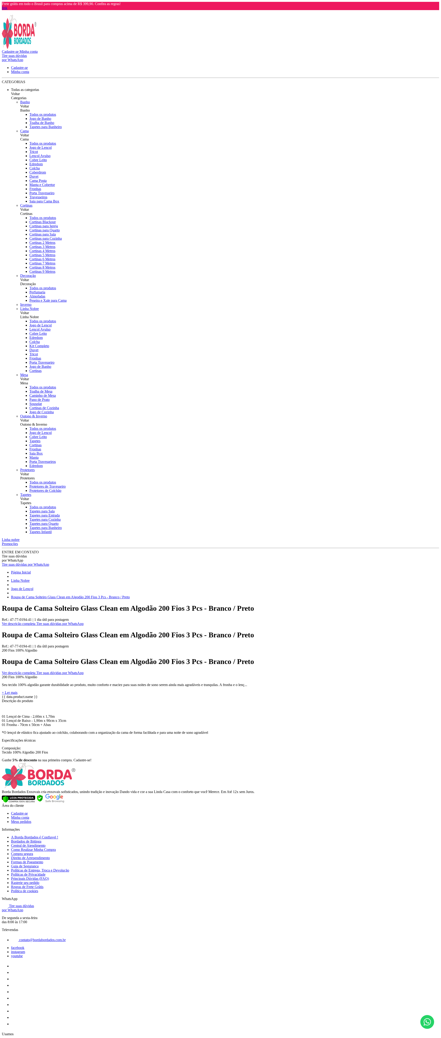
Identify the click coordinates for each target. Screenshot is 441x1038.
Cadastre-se (19, 813)
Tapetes (34, 441)
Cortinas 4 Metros (42, 251)
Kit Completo (39, 346)
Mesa (24, 375)
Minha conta (20, 817)
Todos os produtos (42, 114)
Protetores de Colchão (45, 490)
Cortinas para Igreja (43, 226)
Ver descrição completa (19, 624)
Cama (24, 131)
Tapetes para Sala (42, 511)
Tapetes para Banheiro (45, 127)
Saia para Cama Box (44, 201)
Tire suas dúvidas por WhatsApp (25, 564)
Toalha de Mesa (40, 391)
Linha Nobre (29, 309)
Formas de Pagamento (27, 862)
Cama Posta (38, 181)
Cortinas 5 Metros (42, 255)
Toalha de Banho (41, 123)
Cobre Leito (38, 160)
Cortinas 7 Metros (42, 263)
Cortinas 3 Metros (42, 247)
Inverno (25, 305)
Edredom (36, 164)
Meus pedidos (21, 822)
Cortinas (26, 205)
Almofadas (37, 296)
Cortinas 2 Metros (42, 243)
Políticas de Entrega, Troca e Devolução (40, 870)
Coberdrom (37, 172)
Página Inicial (21, 572)
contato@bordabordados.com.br (42, 940)
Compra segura (22, 854)
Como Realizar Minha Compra (33, 850)
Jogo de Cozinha (41, 412)
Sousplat (35, 404)
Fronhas (35, 189)
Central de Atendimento (28, 845)
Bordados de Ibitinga (26, 841)
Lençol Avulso (40, 156)
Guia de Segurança (25, 866)
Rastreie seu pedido (25, 883)
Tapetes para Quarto (44, 524)
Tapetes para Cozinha (45, 519)
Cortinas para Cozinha (45, 238)
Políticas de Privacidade (28, 874)
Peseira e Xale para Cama (48, 300)
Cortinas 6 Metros (42, 259)
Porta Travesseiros (42, 462)
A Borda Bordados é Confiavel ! (34, 837)
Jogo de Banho (40, 119)
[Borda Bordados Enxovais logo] (19, 47)
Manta (34, 457)
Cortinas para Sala (42, 234)
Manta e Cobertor (42, 185)
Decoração (28, 276)
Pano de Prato (39, 400)
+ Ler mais (9, 693)
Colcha (34, 168)
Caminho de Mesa (42, 395)
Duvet (33, 176)
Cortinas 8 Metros (42, 267)
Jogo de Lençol (40, 147)
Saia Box (36, 453)
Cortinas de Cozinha (44, 408)
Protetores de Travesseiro (47, 486)
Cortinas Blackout (42, 222)
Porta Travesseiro (41, 193)
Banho (25, 102)
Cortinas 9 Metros (42, 271)
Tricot (33, 152)
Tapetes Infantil (40, 532)
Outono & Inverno (33, 416)
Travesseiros (38, 197)
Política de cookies (24, 891)
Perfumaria (37, 292)
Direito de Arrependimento (30, 858)
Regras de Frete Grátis (27, 887)
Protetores (27, 470)
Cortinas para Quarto (44, 230)
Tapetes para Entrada (44, 515)
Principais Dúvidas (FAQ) (30, 878)
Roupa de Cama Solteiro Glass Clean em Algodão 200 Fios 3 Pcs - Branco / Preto (70, 597)
